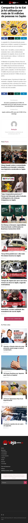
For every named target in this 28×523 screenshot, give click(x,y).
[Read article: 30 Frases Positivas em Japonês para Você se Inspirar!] (14, 364)
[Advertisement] (14, 496)
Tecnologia (3, 463)
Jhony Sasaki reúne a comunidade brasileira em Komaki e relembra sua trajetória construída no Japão (13, 167)
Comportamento (6, 306)
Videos (3, 468)
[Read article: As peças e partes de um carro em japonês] (14, 415)
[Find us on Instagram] (3, 515)
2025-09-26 (4, 231)
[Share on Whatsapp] (18, 38)
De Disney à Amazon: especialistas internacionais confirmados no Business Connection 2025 (13, 227)
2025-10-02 (4, 202)
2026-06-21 (4, 171)
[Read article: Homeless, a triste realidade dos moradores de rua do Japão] (14, 298)
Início (2, 448)
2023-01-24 (4, 258)
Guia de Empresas (5, 466)
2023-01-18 (4, 313)
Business (4, 190)
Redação (14, 129)
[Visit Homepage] (14, 2)
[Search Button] (26, 2)
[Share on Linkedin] (24, 38)
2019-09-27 (6, 402)
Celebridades (5, 161)
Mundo (2, 459)
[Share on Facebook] (4, 38)
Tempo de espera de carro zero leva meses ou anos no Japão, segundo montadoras (14, 282)
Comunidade (4, 453)
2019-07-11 (6, 427)
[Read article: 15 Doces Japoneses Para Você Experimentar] (14, 390)
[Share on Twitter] (11, 38)
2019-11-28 (6, 377)
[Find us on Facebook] (1, 515)
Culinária (3, 457)
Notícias (3, 450)
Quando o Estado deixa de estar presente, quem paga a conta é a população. (14, 348)
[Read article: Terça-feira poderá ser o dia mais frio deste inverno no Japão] (14, 243)
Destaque (6, 344)
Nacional (3, 461)
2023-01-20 (4, 286)
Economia (4, 250)
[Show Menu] (2, 2)
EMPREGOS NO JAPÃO (7, 470)
